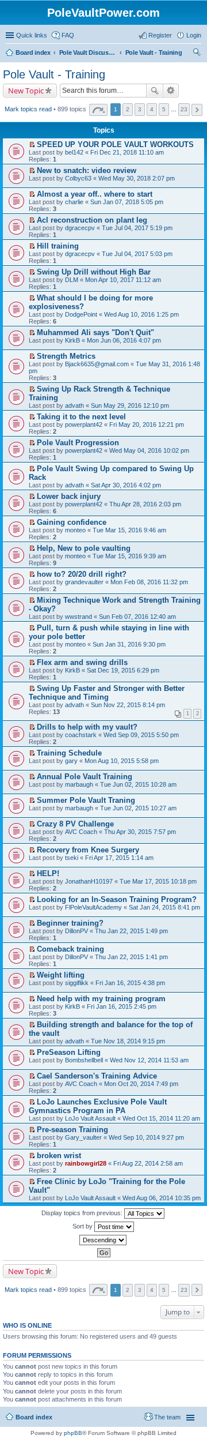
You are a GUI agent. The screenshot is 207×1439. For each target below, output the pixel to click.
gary (71, 760)
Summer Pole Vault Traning (86, 800)
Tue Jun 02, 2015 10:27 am (138, 808)
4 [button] (152, 109)
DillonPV (76, 930)
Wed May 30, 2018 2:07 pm (136, 178)
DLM (71, 279)
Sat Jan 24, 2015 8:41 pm (164, 907)
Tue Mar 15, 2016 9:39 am (129, 556)
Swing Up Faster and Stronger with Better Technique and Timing (107, 692)
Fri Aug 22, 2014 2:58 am (148, 1163)
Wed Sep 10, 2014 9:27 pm (146, 1137)
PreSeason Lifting (69, 1052)
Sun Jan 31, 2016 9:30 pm (129, 644)
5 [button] (164, 109)
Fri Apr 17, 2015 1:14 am (119, 857)
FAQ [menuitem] (68, 35)
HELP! (48, 873)
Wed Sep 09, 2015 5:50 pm (141, 734)
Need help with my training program (101, 998)
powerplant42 (83, 424)
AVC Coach (81, 831)
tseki (71, 857)
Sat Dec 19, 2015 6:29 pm (123, 670)
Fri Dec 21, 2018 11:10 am (127, 152)
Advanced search (171, 90)
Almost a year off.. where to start (94, 194)
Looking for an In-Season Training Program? (117, 899)
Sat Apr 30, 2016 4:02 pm (126, 485)
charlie (74, 201)
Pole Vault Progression (78, 442)
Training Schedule (69, 753)
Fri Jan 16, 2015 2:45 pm (121, 1006)
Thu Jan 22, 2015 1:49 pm (131, 930)
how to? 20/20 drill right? (81, 574)
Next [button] (196, 110)
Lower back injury (69, 496)
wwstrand (78, 616)
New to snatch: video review (86, 170)
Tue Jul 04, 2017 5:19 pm (137, 227)
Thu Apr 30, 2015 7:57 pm (140, 831)
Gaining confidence (71, 522)
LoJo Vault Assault (90, 1118)
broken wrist (59, 1155)
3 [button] (139, 109)
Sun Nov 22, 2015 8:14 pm (128, 704)
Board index (34, 1417)
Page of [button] (98, 110)
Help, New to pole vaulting (84, 548)
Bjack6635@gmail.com (97, 363)
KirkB (72, 340)
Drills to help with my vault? (87, 727)
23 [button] (184, 109)
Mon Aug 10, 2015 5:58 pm (122, 760)
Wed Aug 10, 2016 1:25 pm (141, 314)
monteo (75, 530)
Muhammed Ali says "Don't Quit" (95, 332)
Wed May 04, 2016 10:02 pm (149, 450)
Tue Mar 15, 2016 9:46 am (129, 530)
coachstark (81, 734)
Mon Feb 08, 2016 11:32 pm (149, 581)
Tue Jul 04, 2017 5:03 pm (137, 253)
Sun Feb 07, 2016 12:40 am (137, 616)
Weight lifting (61, 975)
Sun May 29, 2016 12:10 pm (130, 405)
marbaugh (79, 784)
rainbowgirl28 (85, 1163)
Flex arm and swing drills (82, 662)
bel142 (74, 152)
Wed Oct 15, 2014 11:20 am (161, 1118)
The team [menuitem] (167, 1417)
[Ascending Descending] (103, 1240)
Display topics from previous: (82, 1212)
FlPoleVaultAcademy (93, 907)
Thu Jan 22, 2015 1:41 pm (131, 956)
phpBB (73, 1433)
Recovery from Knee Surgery (88, 850)
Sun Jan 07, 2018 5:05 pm (126, 201)
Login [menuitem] (193, 35)
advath (74, 405)
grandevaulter (84, 581)
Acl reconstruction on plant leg (92, 220)
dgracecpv (80, 227)
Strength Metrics (66, 356)
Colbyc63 (78, 178)
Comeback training (70, 949)
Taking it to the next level (81, 416)
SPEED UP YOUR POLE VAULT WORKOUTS (115, 144)
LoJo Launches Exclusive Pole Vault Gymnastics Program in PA (98, 1106)
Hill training (58, 246)
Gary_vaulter (83, 1137)
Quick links (31, 35)
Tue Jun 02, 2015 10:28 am (138, 784)
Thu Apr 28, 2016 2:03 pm (145, 504)
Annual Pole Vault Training (84, 776)
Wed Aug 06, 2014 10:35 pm (161, 1197)
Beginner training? (70, 923)
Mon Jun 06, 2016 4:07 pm (124, 340)
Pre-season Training (72, 1129)
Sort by (83, 1226)
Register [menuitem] (160, 35)
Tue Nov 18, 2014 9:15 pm (128, 1041)
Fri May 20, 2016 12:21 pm (146, 424)
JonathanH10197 (89, 881)
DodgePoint (81, 314)
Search (154, 90)
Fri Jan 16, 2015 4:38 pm (130, 982)
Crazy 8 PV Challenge (75, 824)
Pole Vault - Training (54, 74)
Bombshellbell (84, 1060)
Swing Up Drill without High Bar (94, 272)
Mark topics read (28, 109)
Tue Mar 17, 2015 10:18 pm (158, 881)
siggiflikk (77, 982)
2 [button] (127, 109)
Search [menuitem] (196, 53)
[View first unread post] (32, 144)
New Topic (26, 90)
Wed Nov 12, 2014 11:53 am (149, 1060)
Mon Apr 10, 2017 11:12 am (123, 279)
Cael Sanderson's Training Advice (97, 1076)
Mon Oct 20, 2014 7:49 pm (141, 1083)
